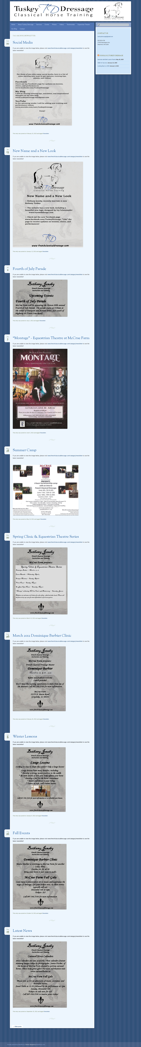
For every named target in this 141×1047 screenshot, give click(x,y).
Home (13, 24)
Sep (7, 930)
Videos (61, 24)
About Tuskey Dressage (25, 24)
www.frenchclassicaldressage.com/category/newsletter (65, 48)
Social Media (23, 42)
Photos (54, 24)
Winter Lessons (25, 736)
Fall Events (21, 833)
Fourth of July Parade (29, 269)
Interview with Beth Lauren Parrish (107, 59)
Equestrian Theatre (84, 24)
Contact (22, 29)
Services (39, 24)
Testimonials (71, 24)
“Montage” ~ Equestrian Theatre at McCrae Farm (51, 338)
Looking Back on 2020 (103, 66)
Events (47, 24)
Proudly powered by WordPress (15, 1044)
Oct (7, 832)
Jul (7, 268)
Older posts (17, 1026)
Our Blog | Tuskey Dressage (111, 56)
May (7, 449)
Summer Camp (24, 450)
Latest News (22, 931)
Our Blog (14, 29)
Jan (8, 150)
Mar (7, 536)
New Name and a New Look (34, 151)
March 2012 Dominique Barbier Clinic (42, 635)
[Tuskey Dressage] (66, 11)
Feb (7, 41)
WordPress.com (40, 1044)
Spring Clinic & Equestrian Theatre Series (46, 536)
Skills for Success (102, 62)
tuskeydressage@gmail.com (105, 36)
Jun (8, 337)
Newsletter (46, 133)
